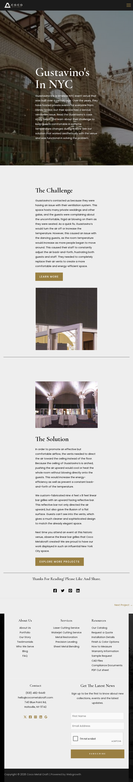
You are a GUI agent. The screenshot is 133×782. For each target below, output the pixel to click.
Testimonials (25, 642)
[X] (25, 716)
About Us (25, 628)
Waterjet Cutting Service (66, 632)
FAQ (25, 656)
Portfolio (25, 632)
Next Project (123, 605)
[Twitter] (62, 590)
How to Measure (102, 646)
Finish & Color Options (105, 642)
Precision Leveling (66, 642)
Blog (25, 651)
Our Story (25, 637)
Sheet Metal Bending (66, 646)
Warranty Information (105, 651)
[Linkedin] (78, 590)
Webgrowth (73, 774)
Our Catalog (99, 628)
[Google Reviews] (45, 716)
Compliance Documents (107, 665)
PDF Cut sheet (100, 670)
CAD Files (97, 660)
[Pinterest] (70, 590)
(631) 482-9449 (35, 693)
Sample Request (102, 656)
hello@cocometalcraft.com (35, 697)
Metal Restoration (66, 637)
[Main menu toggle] (128, 5)
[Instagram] (35, 716)
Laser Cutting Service (66, 628)
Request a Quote (102, 632)
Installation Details (103, 637)
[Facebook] (55, 590)
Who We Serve (25, 646)
